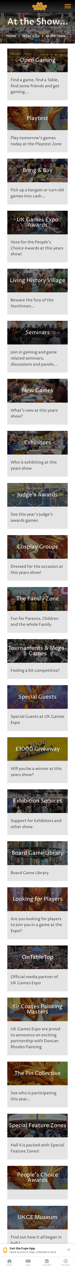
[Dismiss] (69, 1250)
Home (11, 36)
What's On (31, 36)
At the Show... (57, 36)
